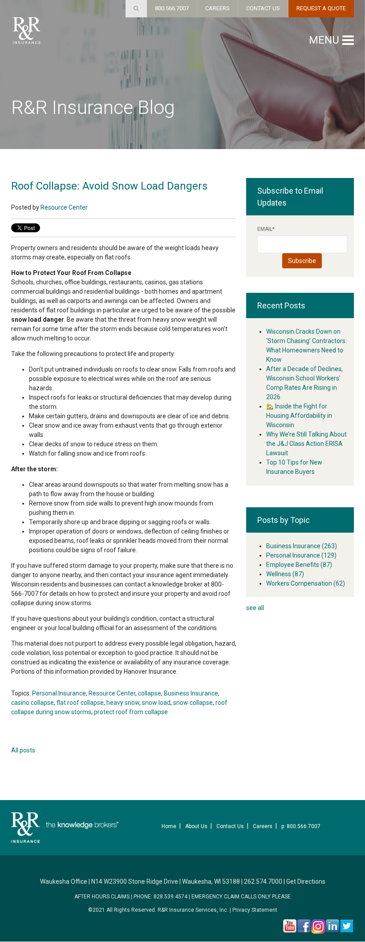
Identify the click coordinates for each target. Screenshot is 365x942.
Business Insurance (191, 693)
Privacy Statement (254, 910)
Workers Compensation (305, 583)
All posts (23, 750)
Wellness (285, 574)
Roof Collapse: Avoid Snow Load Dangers (109, 186)
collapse (149, 693)
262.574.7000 (263, 881)
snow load (156, 702)
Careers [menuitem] (262, 826)
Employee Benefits (299, 564)
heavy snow (122, 702)
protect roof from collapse (131, 712)
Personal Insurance (59, 693)
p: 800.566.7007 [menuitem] (300, 826)
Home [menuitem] (169, 826)
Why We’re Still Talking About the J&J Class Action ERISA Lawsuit (306, 444)
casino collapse (32, 702)
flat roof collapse (80, 702)
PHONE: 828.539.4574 (160, 896)
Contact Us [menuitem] (230, 826)
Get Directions (305, 881)
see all (255, 607)
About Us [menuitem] (196, 826)
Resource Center (64, 207)
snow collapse (193, 702)
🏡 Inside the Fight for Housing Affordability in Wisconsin (299, 416)
